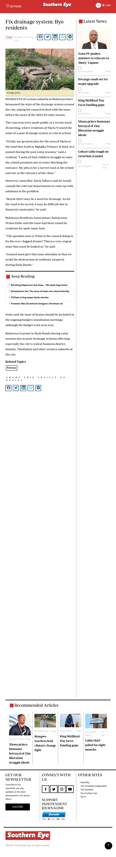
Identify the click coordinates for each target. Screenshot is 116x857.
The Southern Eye (89, 793)
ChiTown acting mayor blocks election (30, 297)
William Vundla (23, 37)
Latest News (95, 21)
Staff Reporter (86, 166)
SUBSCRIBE (17, 807)
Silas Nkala (85, 93)
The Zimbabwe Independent (94, 786)
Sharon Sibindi (87, 72)
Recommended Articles (36, 705)
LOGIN (107, 5)
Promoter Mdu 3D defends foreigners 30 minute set (37, 304)
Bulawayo (11, 368)
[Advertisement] (39, 549)
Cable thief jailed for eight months (95, 745)
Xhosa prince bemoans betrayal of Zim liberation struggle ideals (20, 753)
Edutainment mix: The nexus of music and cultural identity (40, 291)
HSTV (83, 797)
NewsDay (85, 782)
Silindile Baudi (42, 731)
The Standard (87, 790)
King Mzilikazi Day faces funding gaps (70, 740)
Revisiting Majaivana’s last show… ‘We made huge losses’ (39, 285)
